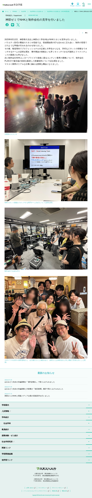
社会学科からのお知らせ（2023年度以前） (58, 11)
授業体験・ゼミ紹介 (10, 435)
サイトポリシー (42, 487)
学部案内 (5, 405)
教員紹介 (5, 429)
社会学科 (23, 11)
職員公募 (64, 491)
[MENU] (89, 4)
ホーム (7, 11)
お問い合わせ (30, 487)
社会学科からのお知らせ (36, 11)
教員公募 (54, 491)
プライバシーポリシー (58, 487)
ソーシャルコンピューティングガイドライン (35, 491)
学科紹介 (14, 11)
